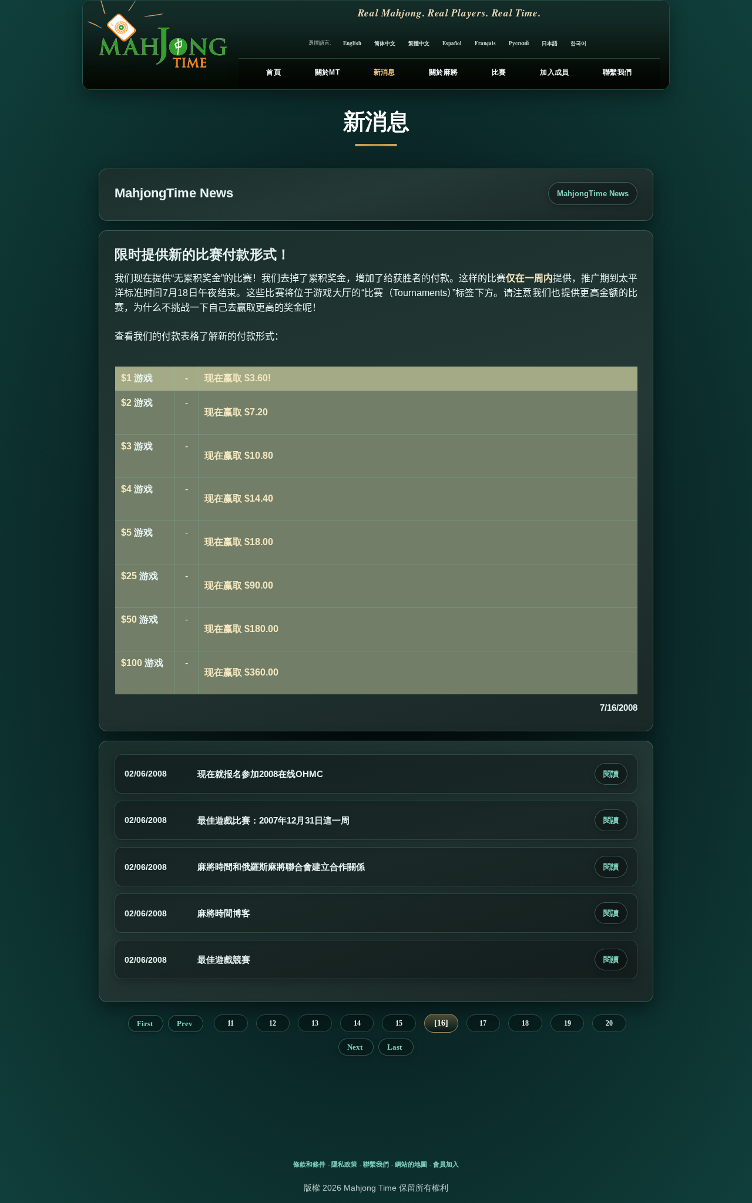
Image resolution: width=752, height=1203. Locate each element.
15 (398, 1023)
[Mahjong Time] (156, 45)
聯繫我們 (617, 72)
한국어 (578, 43)
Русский (519, 43)
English (352, 43)
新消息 (384, 72)
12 (272, 1023)
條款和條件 (309, 1164)
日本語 (550, 43)
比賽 (499, 72)
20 (609, 1023)
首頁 (273, 72)
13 (314, 1023)
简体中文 (384, 43)
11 (230, 1023)
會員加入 (446, 1164)
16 (441, 1023)
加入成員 (554, 72)
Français (485, 43)
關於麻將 (443, 72)
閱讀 (611, 773)
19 (567, 1023)
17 (482, 1023)
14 (357, 1023)
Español (452, 43)
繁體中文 (418, 43)
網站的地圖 (411, 1164)
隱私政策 (344, 1164)
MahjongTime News (593, 193)
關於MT (327, 72)
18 (525, 1023)
